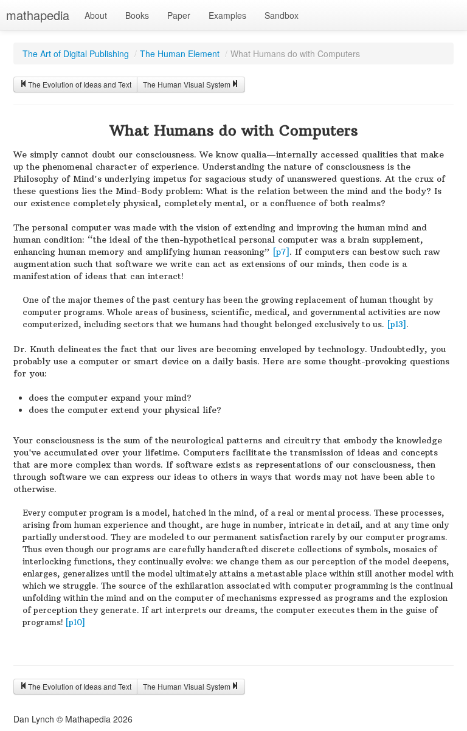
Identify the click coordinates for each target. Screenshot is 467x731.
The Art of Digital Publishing (75, 53)
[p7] (280, 251)
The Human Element (180, 53)
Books (137, 15)
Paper (178, 15)
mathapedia (37, 15)
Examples (227, 15)
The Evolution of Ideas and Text (79, 84)
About (96, 15)
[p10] (75, 622)
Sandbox (282, 15)
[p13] (396, 324)
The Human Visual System (186, 84)
